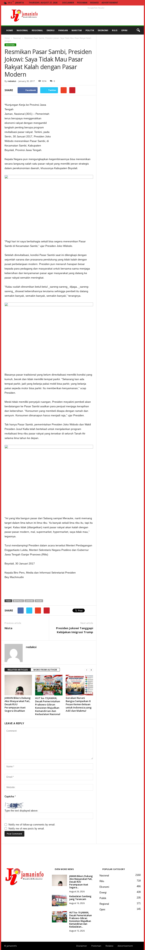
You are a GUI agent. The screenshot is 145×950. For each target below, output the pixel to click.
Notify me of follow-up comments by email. (31, 824)
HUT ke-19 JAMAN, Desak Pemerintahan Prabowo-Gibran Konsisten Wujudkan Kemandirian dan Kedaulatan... (80, 919)
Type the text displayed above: (21, 810)
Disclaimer (68, 2)
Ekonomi (104, 886)
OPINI (124, 30)
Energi (102, 892)
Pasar (39, 601)
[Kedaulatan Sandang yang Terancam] (59, 900)
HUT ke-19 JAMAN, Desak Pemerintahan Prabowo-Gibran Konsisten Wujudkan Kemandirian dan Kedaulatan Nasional (47, 706)
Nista (8, 628)
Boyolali (18, 601)
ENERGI (51, 30)
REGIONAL (37, 30)
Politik (102, 898)
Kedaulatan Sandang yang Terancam (80, 898)
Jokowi (29, 601)
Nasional (17, 38)
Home (7, 38)
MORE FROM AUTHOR (45, 669)
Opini (102, 909)
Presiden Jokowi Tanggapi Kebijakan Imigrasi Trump (74, 630)
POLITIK (90, 30)
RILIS (114, 30)
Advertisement (110, 2)
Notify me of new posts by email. (26, 828)
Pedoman (82, 2)
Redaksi (94, 2)
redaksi (12, 81)
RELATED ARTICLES (18, 669)
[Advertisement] (96, 15)
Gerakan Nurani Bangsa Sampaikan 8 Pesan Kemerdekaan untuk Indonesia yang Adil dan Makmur (79, 704)
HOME (9, 30)
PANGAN (63, 30)
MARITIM (77, 30)
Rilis (101, 881)
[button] (138, 30)
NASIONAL (22, 30)
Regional (104, 903)
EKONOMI (103, 30)
